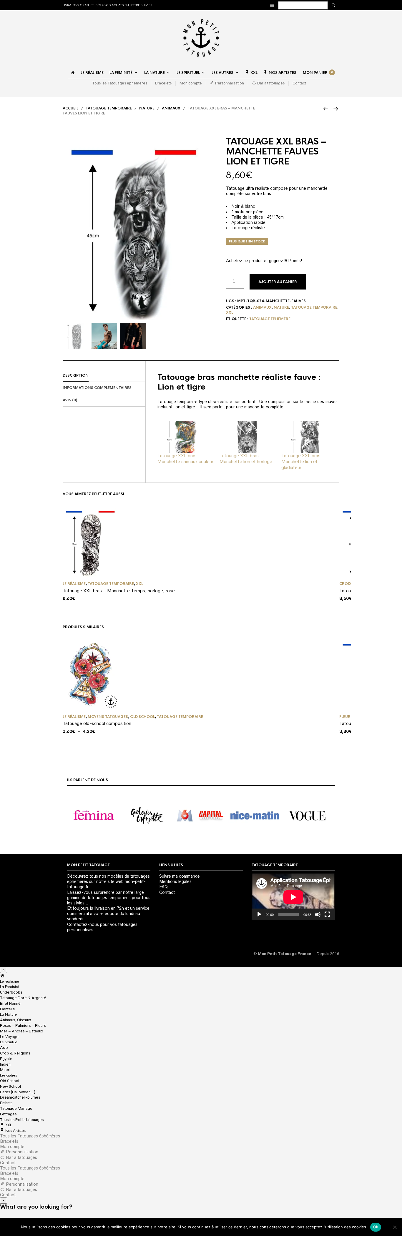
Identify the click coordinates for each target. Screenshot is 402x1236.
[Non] (395, 1227)
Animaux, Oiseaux (15, 1020)
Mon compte (191, 83)
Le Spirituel (188, 72)
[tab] (104, 376)
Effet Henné (10, 1003)
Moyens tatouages (108, 716)
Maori (5, 1069)
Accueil (70, 108)
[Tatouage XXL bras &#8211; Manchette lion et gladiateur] (309, 437)
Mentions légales (175, 881)
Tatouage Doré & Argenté (23, 998)
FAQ (163, 886)
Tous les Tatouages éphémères (119, 83)
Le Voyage (9, 1036)
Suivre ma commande (179, 876)
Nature (147, 108)
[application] (293, 897)
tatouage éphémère (269, 319)
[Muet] (318, 914)
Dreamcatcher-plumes (20, 1097)
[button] (94, 815)
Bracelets (163, 83)
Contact (299, 83)
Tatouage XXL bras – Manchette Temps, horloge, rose (119, 590)
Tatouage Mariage (16, 1108)
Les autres (222, 72)
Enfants (6, 1103)
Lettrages (8, 1114)
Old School (142, 716)
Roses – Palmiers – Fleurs (23, 1025)
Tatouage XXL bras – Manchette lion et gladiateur (303, 461)
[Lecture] (259, 914)
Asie (4, 1047)
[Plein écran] (327, 914)
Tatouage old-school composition (97, 723)
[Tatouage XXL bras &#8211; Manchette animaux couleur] (185, 437)
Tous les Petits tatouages (22, 1119)
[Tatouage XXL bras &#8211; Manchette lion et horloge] (248, 437)
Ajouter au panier (277, 282)
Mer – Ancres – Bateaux (21, 1031)
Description (76, 375)
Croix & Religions (15, 1053)
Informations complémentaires (97, 387)
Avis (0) (70, 400)
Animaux (171, 108)
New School (10, 1086)
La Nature (154, 72)
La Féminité (120, 72)
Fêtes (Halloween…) (17, 1092)
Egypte (6, 1059)
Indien (5, 1064)
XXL (229, 312)
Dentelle (7, 1009)
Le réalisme (92, 72)
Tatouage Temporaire (109, 108)
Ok (375, 1227)
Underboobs (11, 992)
